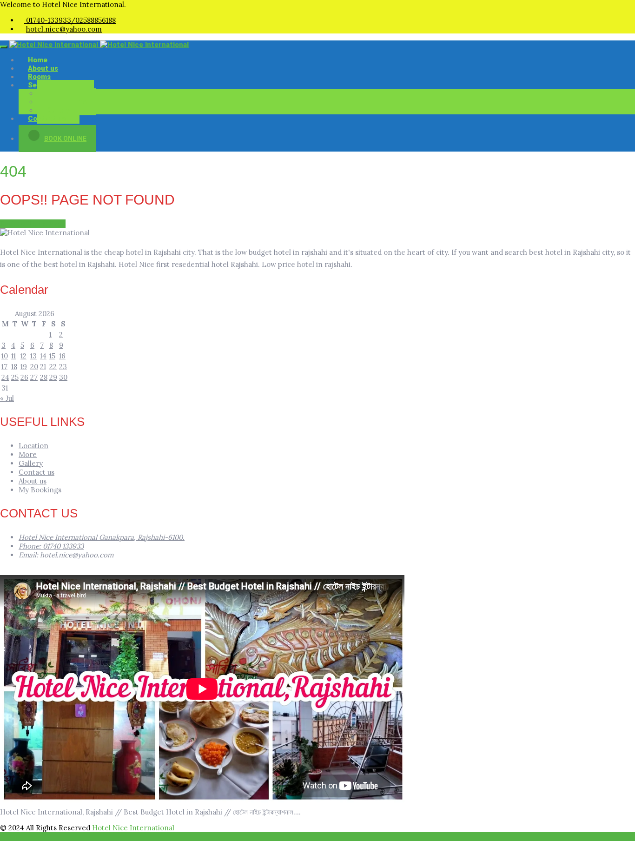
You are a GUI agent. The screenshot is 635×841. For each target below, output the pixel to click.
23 (63, 366)
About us (32, 481)
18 (14, 366)
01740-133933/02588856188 (70, 20)
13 (33, 355)
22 (53, 366)
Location (33, 445)
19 (23, 366)
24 (5, 377)
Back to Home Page (33, 223)
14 (43, 355)
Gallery (31, 463)
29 (53, 377)
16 (62, 355)
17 (4, 366)
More (28, 454)
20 (34, 366)
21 (43, 366)
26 (24, 377)
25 (15, 377)
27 (34, 377)
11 (13, 355)
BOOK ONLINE (65, 138)
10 (4, 355)
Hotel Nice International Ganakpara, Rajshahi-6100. (102, 537)
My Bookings (40, 489)
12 (23, 355)
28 (43, 377)
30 (63, 377)
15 (52, 355)
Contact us (47, 118)
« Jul (7, 398)
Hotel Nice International (133, 827)
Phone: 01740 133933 (51, 546)
